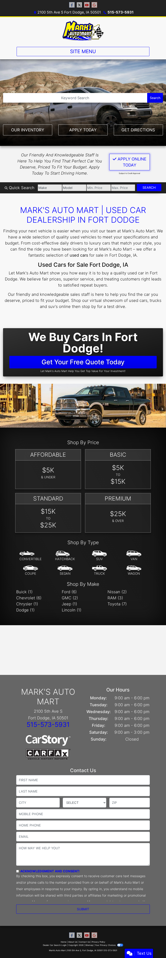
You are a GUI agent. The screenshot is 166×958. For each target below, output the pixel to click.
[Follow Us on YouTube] (87, 5)
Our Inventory (27, 130)
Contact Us (84, 942)
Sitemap (89, 945)
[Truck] (99, 570)
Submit (83, 909)
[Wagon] (133, 570)
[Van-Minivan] (133, 555)
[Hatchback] (65, 555)
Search (155, 98)
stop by (89, 306)
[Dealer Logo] (83, 30)
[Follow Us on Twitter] (79, 5)
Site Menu (83, 51)
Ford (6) (69, 591)
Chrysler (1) (27, 604)
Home (63, 942)
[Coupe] (30, 570)
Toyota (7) (117, 604)
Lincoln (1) (71, 610)
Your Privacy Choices (105, 945)
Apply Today (83, 130)
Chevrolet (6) (29, 597)
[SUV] (99, 555)
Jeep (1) (69, 604)
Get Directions (138, 130)
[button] (3, 409)
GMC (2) (70, 597)
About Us (72, 942)
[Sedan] (64, 570)
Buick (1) (24, 591)
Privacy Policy (98, 942)
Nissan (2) (117, 591)
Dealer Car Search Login (55, 945)
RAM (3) (115, 597)
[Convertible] (30, 555)
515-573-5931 (120, 12)
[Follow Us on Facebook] (72, 5)
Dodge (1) (25, 610)
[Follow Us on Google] (94, 5)
